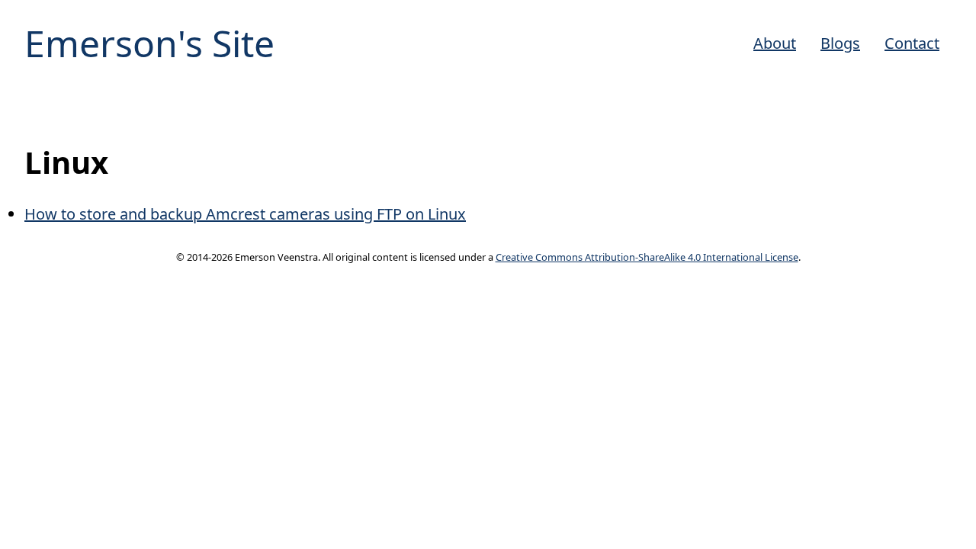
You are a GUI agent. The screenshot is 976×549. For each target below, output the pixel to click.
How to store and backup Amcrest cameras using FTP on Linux (245, 214)
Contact (911, 43)
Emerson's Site (149, 43)
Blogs (840, 43)
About (774, 43)
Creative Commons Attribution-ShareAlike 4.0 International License (647, 257)
